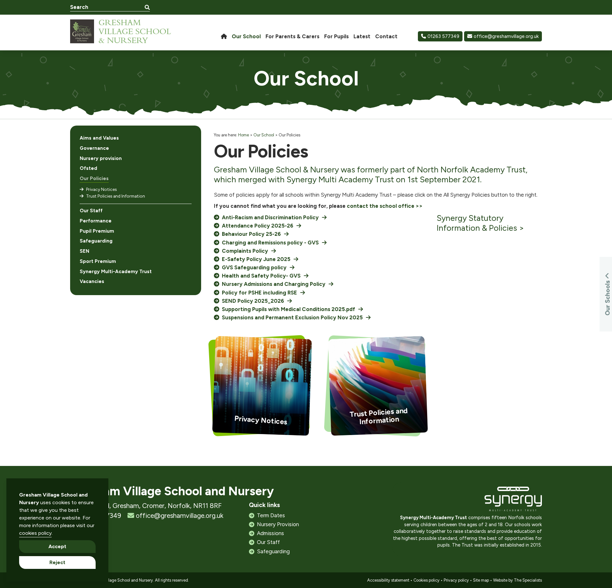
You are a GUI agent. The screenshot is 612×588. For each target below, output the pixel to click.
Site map (481, 580)
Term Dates (271, 515)
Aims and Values (99, 138)
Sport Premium (98, 261)
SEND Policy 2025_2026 (253, 301)
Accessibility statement (388, 580)
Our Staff (91, 211)
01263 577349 (443, 36)
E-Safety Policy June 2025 (256, 259)
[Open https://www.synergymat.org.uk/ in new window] (513, 500)
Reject (57, 562)
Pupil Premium (97, 231)
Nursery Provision (278, 524)
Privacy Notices (101, 189)
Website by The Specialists (517, 580)
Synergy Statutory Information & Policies (477, 223)
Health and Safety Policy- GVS (261, 275)
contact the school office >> (385, 206)
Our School (263, 135)
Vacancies (92, 281)
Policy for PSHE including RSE (259, 292)
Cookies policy (426, 580)
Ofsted (88, 168)
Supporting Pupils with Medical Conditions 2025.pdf (288, 309)
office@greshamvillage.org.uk (506, 36)
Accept (57, 546)
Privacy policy (456, 580)
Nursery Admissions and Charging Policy (273, 284)
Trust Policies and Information (115, 196)
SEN (84, 251)
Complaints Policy (245, 251)
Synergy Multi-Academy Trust (116, 271)
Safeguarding (96, 241)
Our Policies (94, 178)
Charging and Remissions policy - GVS (270, 242)
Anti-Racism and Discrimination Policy (270, 217)
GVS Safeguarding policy (254, 267)
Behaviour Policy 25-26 (251, 234)
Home (243, 135)
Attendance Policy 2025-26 (257, 225)
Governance (94, 148)
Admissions (270, 533)
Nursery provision (101, 158)
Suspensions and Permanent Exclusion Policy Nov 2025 (292, 317)
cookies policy (35, 533)
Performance (96, 221)
